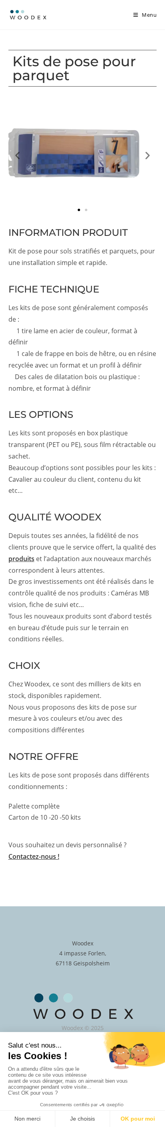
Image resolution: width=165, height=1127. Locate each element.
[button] (17, 155)
